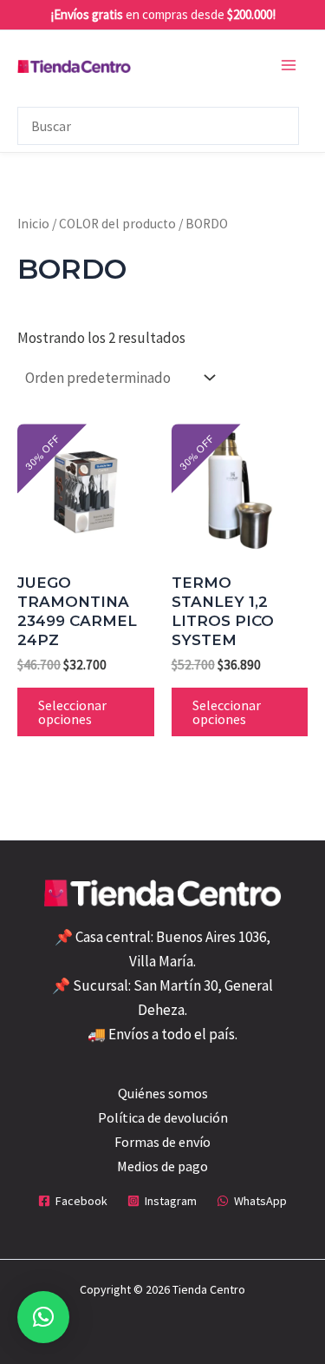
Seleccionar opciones (72, 712)
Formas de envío (162, 1141)
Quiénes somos (163, 1093)
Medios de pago (162, 1166)
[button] (43, 1317)
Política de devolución (163, 1117)
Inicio (33, 223)
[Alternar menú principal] (289, 65)
